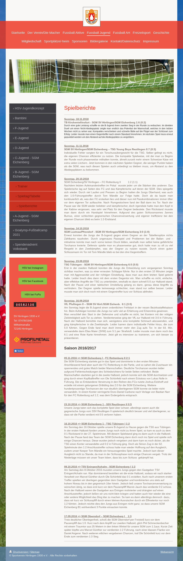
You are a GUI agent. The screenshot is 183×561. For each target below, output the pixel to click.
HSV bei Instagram (32, 267)
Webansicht (167, 551)
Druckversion (21, 551)
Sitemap (34, 551)
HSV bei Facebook (32, 281)
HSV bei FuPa (33, 294)
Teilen (20, 351)
